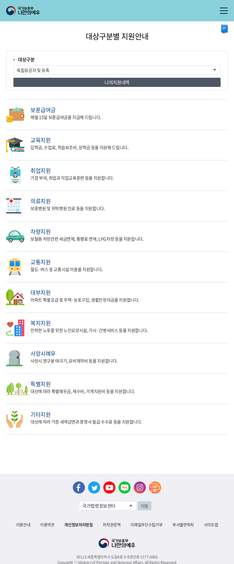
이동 (144, 506)
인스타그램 (140, 487)
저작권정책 (111, 524)
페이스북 (79, 487)
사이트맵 (211, 524)
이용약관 (47, 524)
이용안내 (23, 524)
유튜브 (109, 487)
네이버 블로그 (125, 487)
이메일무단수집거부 (146, 524)
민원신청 (226, 109)
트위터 (94, 487)
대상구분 (26, 59)
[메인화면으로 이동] (23, 10)
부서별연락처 (183, 524)
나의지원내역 (117, 82)
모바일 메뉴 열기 (224, 11)
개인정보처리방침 (78, 524)
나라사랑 (155, 487)
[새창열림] (224, 29)
